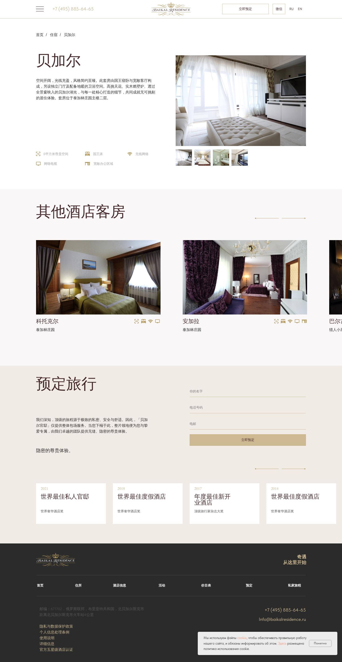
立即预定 (247, 440)
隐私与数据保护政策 (56, 626)
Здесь (282, 643)
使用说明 (47, 638)
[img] (98, 277)
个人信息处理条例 (54, 632)
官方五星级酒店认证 (56, 649)
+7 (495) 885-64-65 (73, 9)
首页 (40, 35)
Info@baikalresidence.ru (282, 619)
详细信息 (47, 644)
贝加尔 (69, 35)
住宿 (53, 35)
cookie (242, 638)
